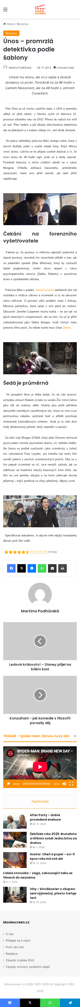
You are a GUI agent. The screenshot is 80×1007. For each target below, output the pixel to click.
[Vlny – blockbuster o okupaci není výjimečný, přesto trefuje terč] (15, 895)
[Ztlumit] (64, 784)
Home (10, 24)
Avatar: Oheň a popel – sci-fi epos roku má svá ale (52, 856)
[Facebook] (11, 568)
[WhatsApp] (42, 568)
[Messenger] (32, 568)
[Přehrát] (9, 784)
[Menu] (5, 11)
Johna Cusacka (44, 290)
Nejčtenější (40, 801)
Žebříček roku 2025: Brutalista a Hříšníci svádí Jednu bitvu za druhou (53, 838)
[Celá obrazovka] (71, 784)
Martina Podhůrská (20, 67)
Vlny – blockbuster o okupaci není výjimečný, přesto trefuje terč (53, 893)
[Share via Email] (52, 568)
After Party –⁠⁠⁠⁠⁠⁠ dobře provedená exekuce (45, 817)
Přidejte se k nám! (18, 940)
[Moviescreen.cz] (40, 9)
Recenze (22, 24)
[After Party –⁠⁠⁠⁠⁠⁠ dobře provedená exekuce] (15, 821)
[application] (40, 767)
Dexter (67, 327)
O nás (10, 934)
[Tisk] (62, 568)
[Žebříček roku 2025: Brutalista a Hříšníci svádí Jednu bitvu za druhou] (15, 840)
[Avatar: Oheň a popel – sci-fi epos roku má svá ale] (15, 860)
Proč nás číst (15, 947)
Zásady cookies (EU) (20, 960)
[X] (21, 568)
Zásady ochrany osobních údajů (28, 966)
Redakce (12, 953)
